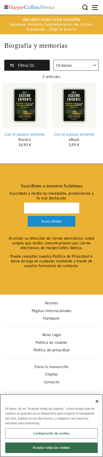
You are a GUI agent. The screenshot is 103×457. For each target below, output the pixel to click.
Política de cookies (51, 343)
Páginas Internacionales (52, 311)
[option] (51, 24)
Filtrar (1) (25, 65)
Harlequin (51, 318)
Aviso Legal (51, 335)
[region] (51, 425)
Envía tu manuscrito (51, 367)
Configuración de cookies (51, 433)
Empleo (51, 374)
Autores (51, 303)
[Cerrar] (97, 401)
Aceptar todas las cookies (51, 448)
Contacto (51, 382)
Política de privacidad (52, 350)
